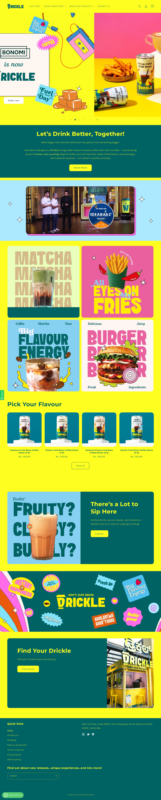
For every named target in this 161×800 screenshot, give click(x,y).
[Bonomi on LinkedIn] (93, 734)
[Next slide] (90, 119)
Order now (80, 100)
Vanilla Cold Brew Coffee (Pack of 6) (136, 451)
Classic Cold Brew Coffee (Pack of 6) (61, 451)
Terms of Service (15, 750)
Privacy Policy (14, 755)
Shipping (11, 740)
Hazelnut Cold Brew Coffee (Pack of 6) (24, 451)
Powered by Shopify (86, 795)
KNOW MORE (80, 167)
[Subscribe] (56, 776)
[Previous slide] (64, 119)
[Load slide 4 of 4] (84, 120)
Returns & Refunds (17, 745)
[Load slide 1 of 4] (71, 120)
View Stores (28, 669)
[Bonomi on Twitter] (88, 734)
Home (10, 730)
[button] (55, 6)
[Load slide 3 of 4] (79, 120)
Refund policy (14, 759)
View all (80, 465)
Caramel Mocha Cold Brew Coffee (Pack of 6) (99, 451)
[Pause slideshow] (97, 119)
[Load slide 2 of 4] (75, 120)
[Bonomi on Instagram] (83, 734)
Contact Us (12, 735)
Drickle (76, 795)
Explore (99, 533)
